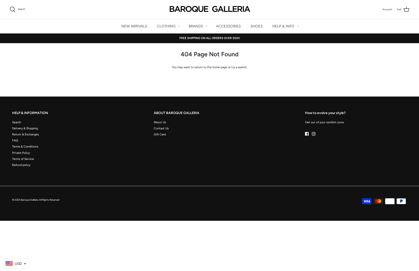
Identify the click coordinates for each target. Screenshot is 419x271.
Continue (162, 169)
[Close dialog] (298, 94)
